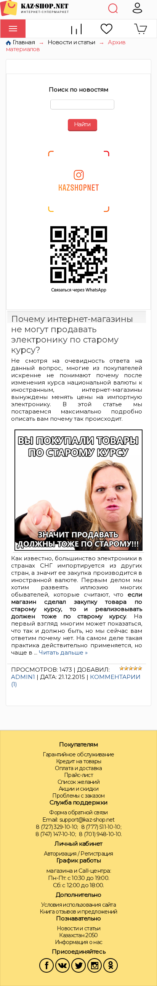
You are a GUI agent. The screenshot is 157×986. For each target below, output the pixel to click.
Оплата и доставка (78, 768)
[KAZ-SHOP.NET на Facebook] (46, 964)
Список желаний (78, 782)
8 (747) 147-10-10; (55, 834)
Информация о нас (79, 942)
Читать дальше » (63, 652)
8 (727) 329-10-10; (57, 827)
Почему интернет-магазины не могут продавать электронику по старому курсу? (72, 334)
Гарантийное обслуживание (78, 754)
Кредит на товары (78, 761)
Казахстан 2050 (78, 935)
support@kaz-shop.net (87, 819)
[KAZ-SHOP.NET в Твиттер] (78, 964)
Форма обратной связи (78, 812)
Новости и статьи (71, 42)
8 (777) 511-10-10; (101, 827)
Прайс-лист (78, 775)
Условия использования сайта (78, 904)
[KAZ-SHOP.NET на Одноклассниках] (110, 964)
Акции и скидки (78, 788)
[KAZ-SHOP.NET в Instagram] (94, 964)
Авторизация (60, 853)
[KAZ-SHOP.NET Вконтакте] (62, 964)
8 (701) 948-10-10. (100, 834)
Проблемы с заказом (78, 795)
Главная (24, 42)
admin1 (23, 676)
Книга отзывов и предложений (78, 911)
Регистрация (96, 853)
